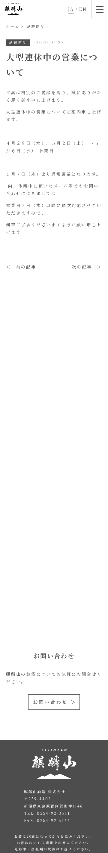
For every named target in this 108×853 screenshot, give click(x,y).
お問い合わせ (50, 701)
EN (83, 9)
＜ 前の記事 (21, 267)
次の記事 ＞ (87, 267)
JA (71, 9)
